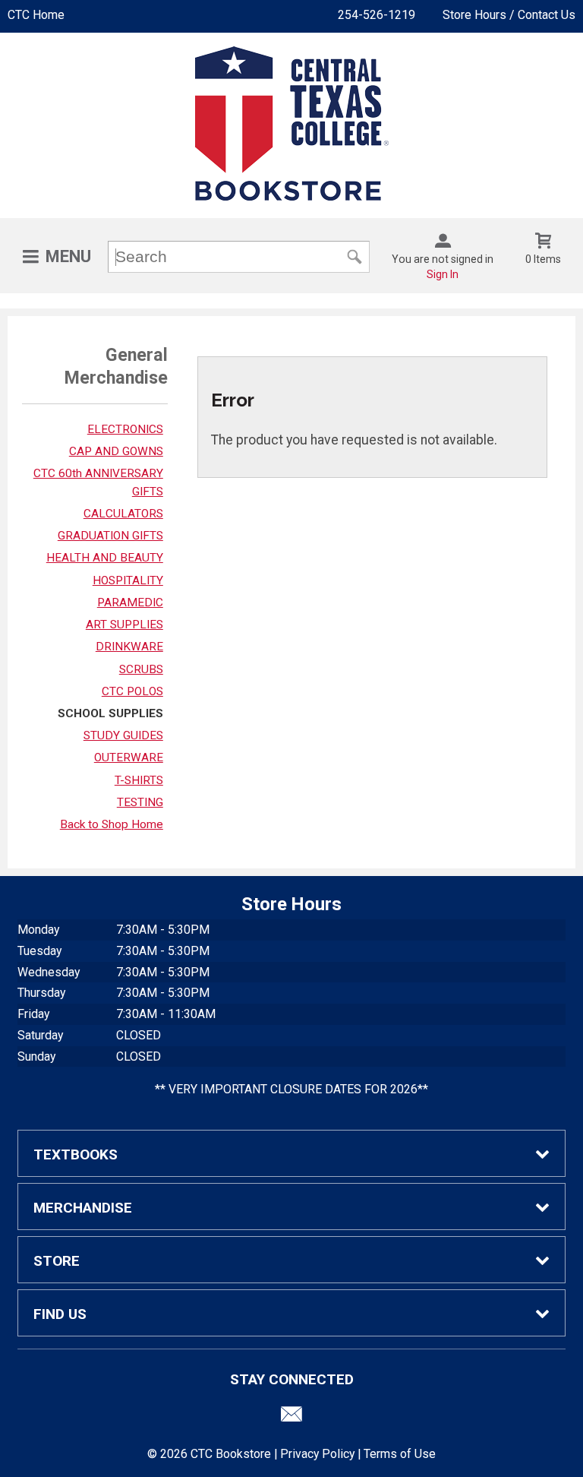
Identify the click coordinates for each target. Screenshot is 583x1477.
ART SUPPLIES (124, 624)
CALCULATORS (123, 513)
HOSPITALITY (128, 580)
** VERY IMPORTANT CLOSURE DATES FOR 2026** (291, 1089)
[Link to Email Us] (291, 1417)
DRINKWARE (129, 646)
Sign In (443, 274)
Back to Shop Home (111, 824)
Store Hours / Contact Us (509, 15)
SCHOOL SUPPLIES (110, 713)
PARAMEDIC (130, 602)
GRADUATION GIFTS (110, 535)
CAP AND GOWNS (116, 451)
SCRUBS (141, 669)
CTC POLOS (132, 691)
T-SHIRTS (139, 780)
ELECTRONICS (125, 429)
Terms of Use (400, 1454)
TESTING (140, 802)
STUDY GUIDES (123, 735)
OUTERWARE (128, 757)
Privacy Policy (317, 1454)
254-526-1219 (376, 15)
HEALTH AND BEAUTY (104, 558)
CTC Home (36, 15)
